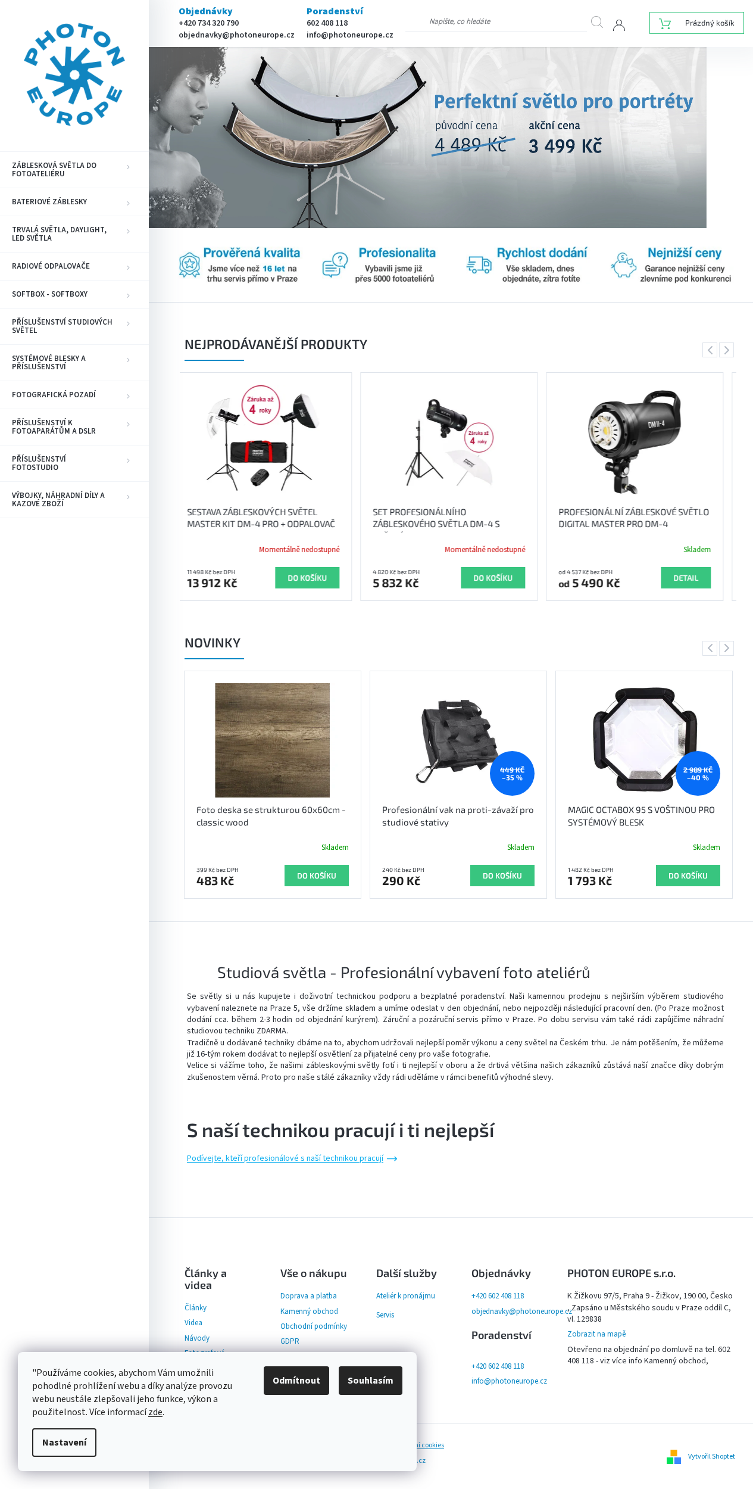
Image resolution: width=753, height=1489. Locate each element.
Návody (197, 1338)
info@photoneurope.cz (350, 35)
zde (155, 1412)
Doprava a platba (308, 1296)
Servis (385, 1315)
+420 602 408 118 (497, 1296)
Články (196, 1308)
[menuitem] (74, 170)
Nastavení (64, 1442)
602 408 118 (327, 23)
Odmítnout (296, 1380)
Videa (193, 1322)
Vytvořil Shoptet (711, 1456)
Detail (509, 577)
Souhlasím (370, 1380)
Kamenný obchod (309, 1311)
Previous (712, 350)
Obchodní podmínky (313, 1326)
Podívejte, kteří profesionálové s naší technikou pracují (285, 1158)
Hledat (602, 22)
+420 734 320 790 (209, 23)
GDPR (289, 1341)
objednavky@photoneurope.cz (237, 35)
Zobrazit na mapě (596, 1334)
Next (728, 350)
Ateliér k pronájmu (405, 1296)
